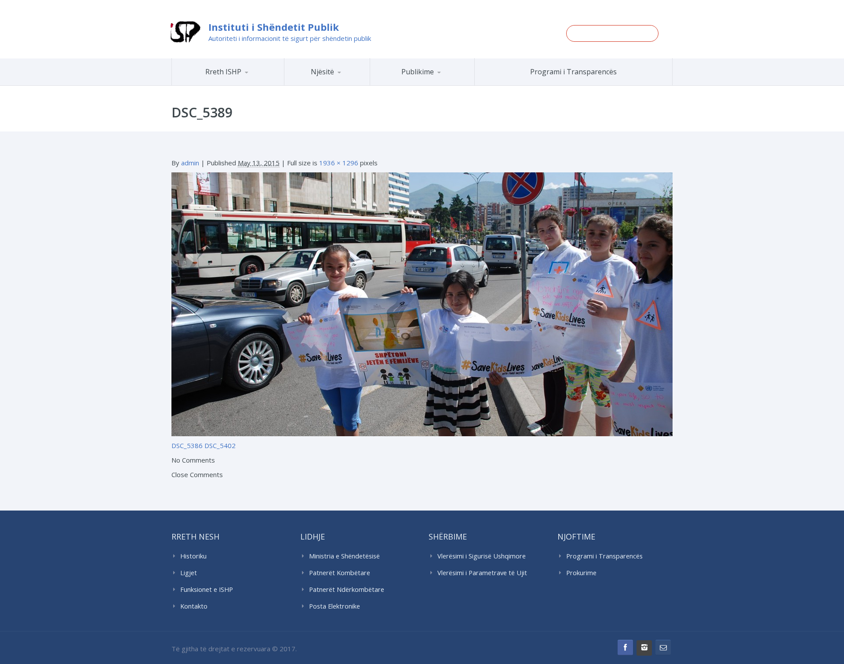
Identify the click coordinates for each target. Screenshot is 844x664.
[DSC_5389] (422, 303)
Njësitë (322, 72)
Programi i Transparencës (573, 72)
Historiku (193, 556)
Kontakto (193, 606)
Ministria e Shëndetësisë (344, 556)
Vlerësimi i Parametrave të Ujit (482, 573)
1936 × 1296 (338, 162)
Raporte (438, 85)
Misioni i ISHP (240, 85)
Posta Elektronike (334, 606)
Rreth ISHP (223, 72)
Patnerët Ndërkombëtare (346, 589)
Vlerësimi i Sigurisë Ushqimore (481, 556)
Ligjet (188, 573)
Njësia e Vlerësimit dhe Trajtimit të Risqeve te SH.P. (347, 81)
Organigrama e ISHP (353, 85)
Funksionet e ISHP (206, 589)
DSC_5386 (187, 445)
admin (190, 162)
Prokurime (581, 573)
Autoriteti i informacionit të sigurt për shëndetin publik (289, 38)
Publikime (417, 72)
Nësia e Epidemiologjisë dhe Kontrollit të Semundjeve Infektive (351, 83)
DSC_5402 (220, 445)
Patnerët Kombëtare (339, 573)
